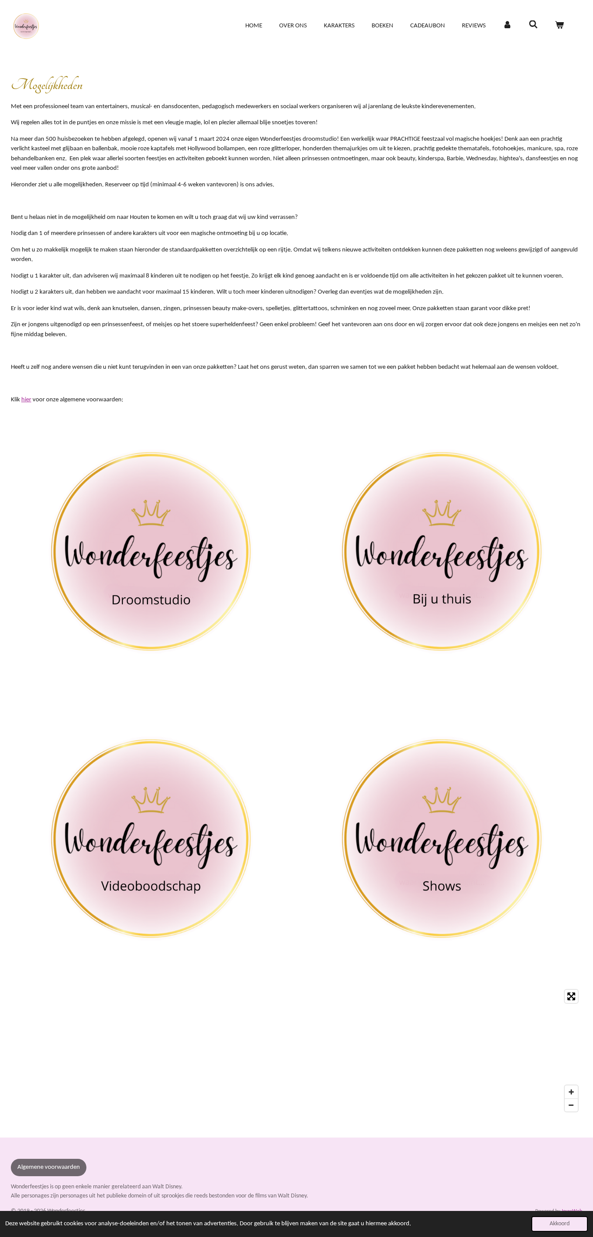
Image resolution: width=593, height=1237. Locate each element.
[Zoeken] (533, 25)
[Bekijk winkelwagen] (559, 26)
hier (26, 400)
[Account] (507, 26)
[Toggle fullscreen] (571, 996)
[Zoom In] (571, 1091)
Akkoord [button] (560, 1224)
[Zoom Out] (571, 1104)
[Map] (296, 1051)
